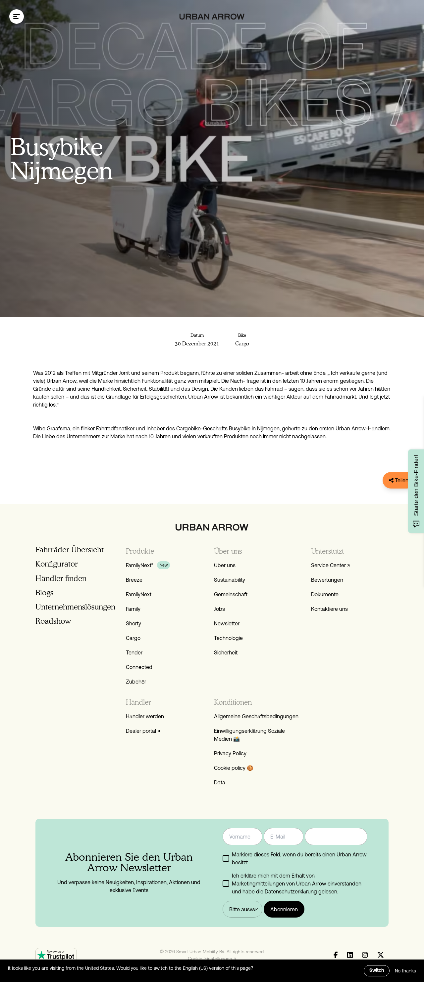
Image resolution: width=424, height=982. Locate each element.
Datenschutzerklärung (291, 891)
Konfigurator (56, 564)
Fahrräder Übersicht (69, 549)
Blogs (44, 592)
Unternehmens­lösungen (75, 606)
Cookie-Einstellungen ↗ (212, 958)
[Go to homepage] (212, 16)
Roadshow (53, 621)
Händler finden (60, 578)
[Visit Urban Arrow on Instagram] (365, 955)
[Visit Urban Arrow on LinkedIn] (350, 955)
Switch (376, 970)
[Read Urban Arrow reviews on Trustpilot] (56, 955)
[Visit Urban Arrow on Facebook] (336, 955)
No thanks (405, 970)
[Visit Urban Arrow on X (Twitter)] (381, 955)
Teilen (401, 480)
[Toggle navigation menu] (16, 16)
